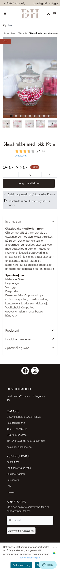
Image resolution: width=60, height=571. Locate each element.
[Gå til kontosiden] (48, 13)
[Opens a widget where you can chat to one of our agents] (47, 565)
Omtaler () (21, 155)
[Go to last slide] (7, 123)
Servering (23, 33)
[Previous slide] (7, 77)
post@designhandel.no (19, 447)
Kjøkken (14, 33)
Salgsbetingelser (16, 473)
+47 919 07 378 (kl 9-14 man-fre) (28, 440)
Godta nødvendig (21, 565)
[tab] (11, 116)
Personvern (13, 480)
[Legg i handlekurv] (29, 183)
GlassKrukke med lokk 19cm (44, 33)
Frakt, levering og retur (19, 467)
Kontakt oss (13, 461)
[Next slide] (52, 77)
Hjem (5, 33)
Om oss (11, 492)
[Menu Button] (5, 13)
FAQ (9, 486)
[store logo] (30, 14)
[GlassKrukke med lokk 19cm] (30, 77)
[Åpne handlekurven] (54, 13)
